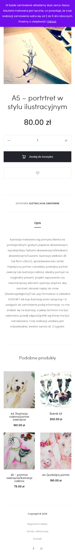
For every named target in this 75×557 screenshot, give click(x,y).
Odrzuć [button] (51, 21)
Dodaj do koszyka (41, 157)
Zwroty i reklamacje (37, 531)
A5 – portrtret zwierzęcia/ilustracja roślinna (19, 478)
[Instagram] (41, 548)
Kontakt (37, 538)
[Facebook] (33, 548)
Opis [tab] (37, 223)
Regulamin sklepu (37, 523)
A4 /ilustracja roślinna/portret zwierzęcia (19, 417)
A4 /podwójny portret (56, 475)
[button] (9, 140)
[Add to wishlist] (37, 173)
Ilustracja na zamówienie (44, 203)
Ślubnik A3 (56, 413)
